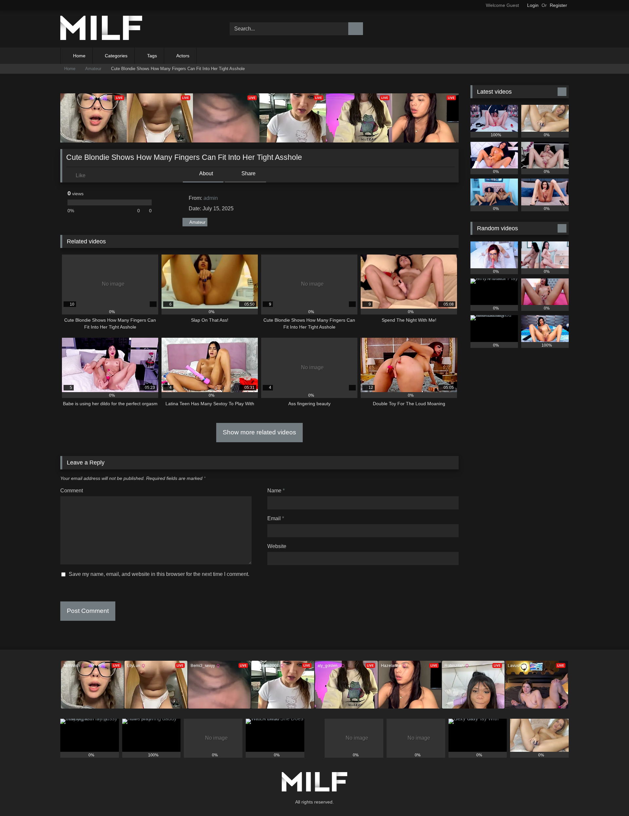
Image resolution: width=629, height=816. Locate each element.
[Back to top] (609, 796)
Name (276, 490)
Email (275, 518)
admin (210, 198)
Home (79, 55)
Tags (152, 55)
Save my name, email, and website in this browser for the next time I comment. (159, 574)
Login (533, 5)
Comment (71, 490)
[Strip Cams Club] (101, 29)
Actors (182, 55)
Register (558, 5)
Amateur (93, 68)
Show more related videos (259, 432)
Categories (116, 55)
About (205, 173)
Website (276, 546)
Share (248, 173)
